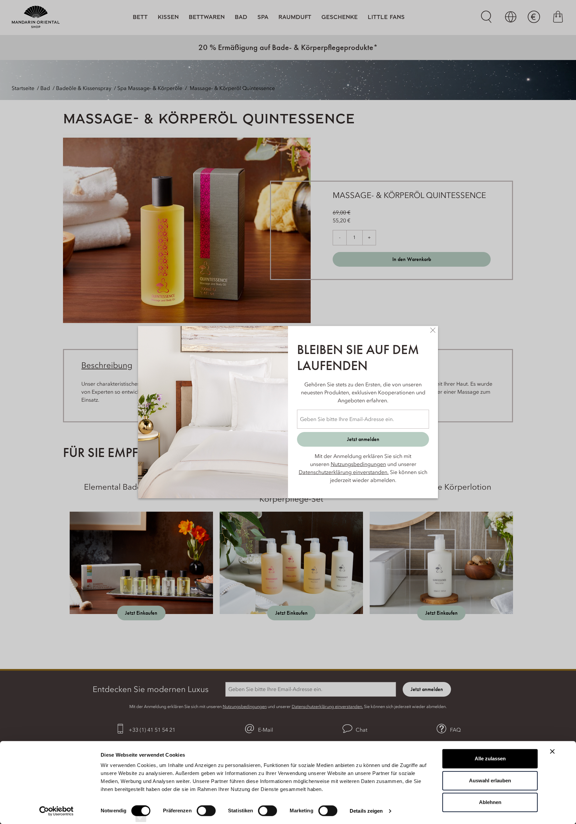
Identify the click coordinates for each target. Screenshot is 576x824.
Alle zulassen (490, 758)
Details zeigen (366, 811)
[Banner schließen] (552, 751)
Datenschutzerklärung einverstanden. (344, 472)
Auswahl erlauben (490, 780)
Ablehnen (490, 802)
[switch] (206, 816)
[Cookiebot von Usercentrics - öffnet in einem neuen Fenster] (56, 811)
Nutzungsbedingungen (358, 464)
